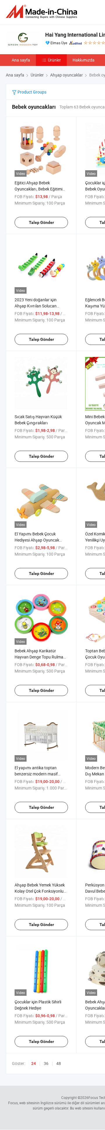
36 (46, 1063)
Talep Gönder (41, 222)
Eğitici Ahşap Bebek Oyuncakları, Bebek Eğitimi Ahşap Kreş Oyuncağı (38, 189)
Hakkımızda (83, 60)
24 (33, 1063)
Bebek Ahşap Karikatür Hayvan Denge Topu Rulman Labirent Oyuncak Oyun (40, 657)
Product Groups (31, 92)
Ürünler (54, 60)
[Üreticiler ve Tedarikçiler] (42, 11)
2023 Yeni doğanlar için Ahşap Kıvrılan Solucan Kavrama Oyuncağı (36, 306)
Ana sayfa (21, 60)
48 (58, 1063)
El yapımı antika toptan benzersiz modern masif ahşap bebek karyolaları (36, 774)
